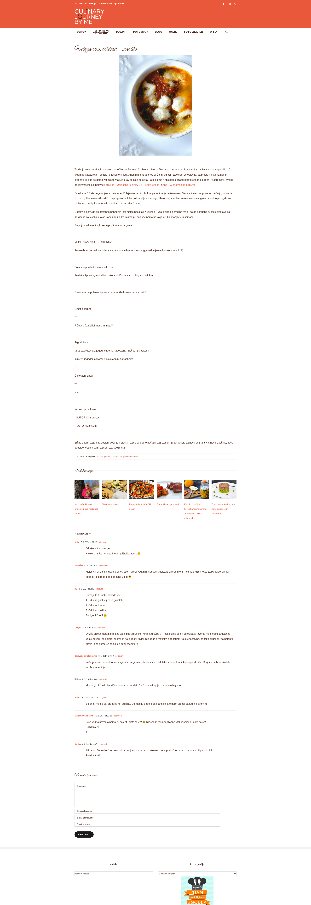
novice (100, 456)
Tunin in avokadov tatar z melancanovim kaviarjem (224, 509)
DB (76, 589)
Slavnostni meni (110, 504)
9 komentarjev (131, 456)
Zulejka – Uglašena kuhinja (121, 185)
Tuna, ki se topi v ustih (168, 504)
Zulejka (78, 627)
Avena (78, 697)
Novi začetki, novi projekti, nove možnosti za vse (86, 509)
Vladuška (79, 565)
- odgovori (101, 542)
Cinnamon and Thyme (85, 716)
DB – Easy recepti (148, 185)
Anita (77, 542)
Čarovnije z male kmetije (86, 656)
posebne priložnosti (113, 456)
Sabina (78, 744)
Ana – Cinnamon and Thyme (179, 185)
